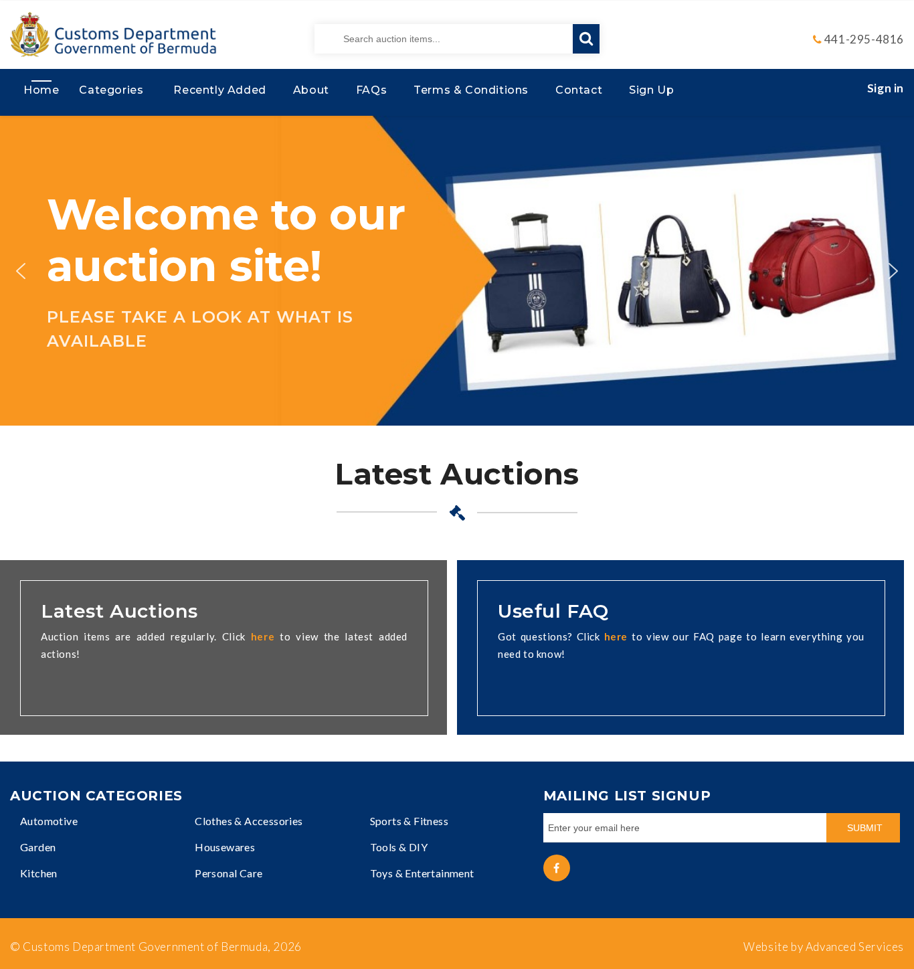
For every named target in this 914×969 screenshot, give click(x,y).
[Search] (586, 39)
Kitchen (39, 873)
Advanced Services (855, 947)
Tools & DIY (399, 847)
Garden (38, 847)
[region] (457, 271)
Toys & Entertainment (422, 873)
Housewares (225, 847)
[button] (20, 271)
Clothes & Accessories (248, 820)
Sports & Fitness (409, 820)
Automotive (49, 820)
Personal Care (228, 873)
